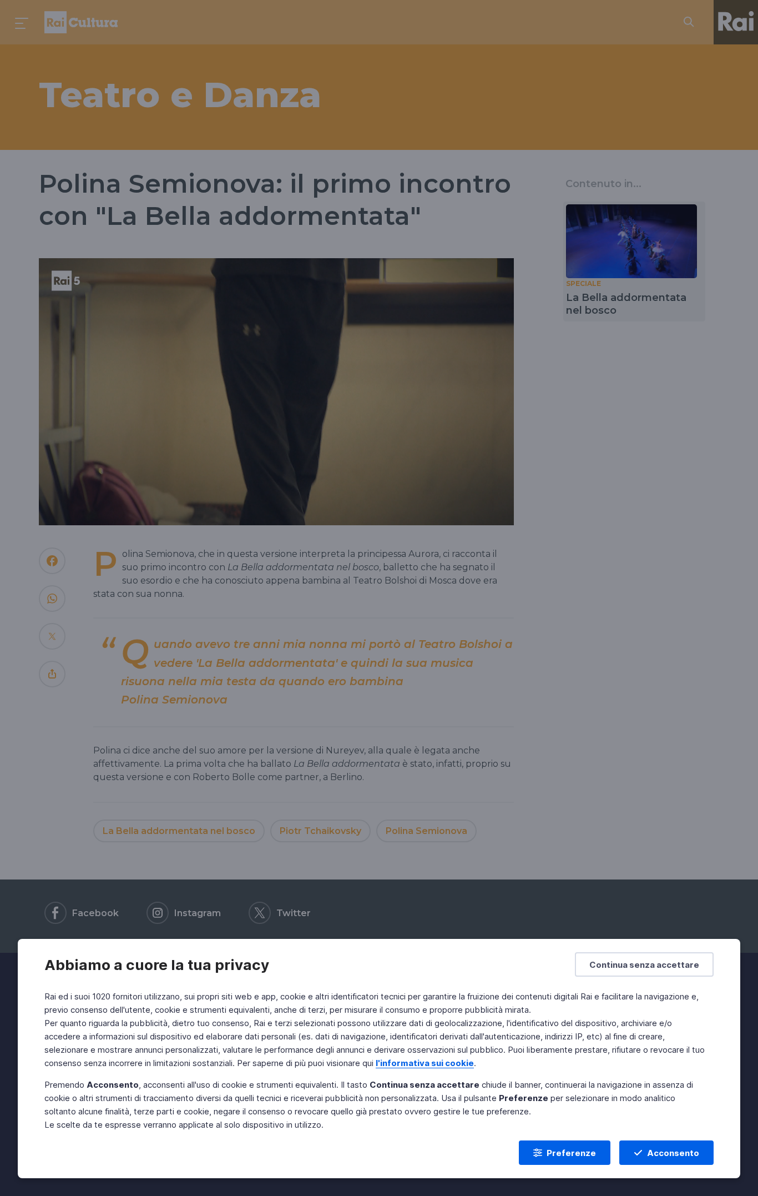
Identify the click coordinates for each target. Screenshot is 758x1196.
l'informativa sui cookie (425, 1063)
